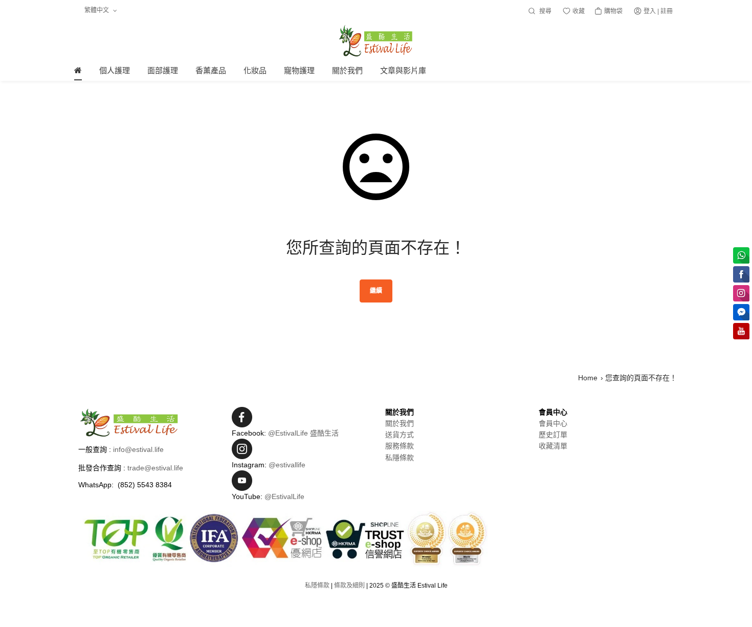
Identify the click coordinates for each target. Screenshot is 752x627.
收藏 (578, 11)
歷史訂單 (553, 434)
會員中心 (553, 423)
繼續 (376, 290)
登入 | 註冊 (658, 11)
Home (588, 378)
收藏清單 (553, 446)
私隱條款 (399, 457)
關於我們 (399, 423)
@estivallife (287, 465)
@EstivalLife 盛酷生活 (303, 433)
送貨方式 (399, 434)
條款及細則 (349, 585)
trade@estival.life (155, 468)
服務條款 (399, 446)
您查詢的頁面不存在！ (641, 378)
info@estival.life (138, 449)
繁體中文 (97, 10)
